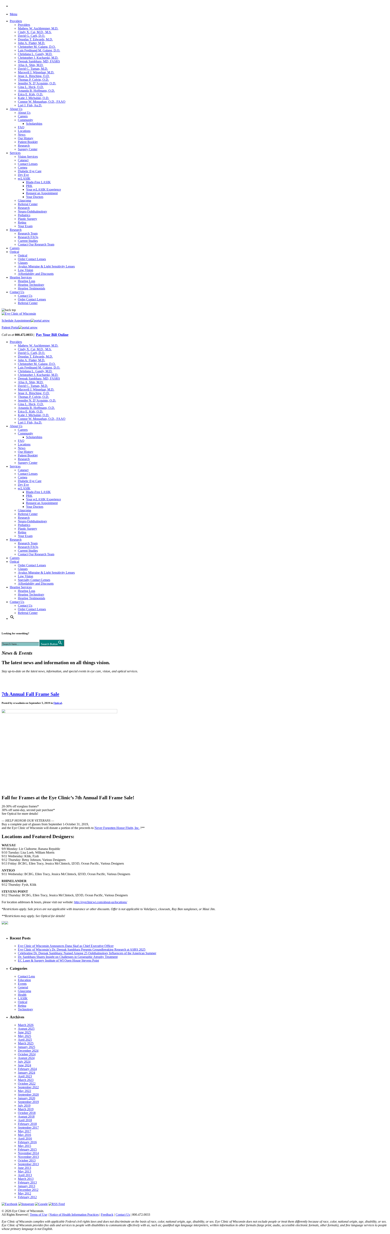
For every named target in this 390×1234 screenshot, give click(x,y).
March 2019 (26, 1109)
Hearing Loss (26, 281)
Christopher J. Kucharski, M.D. (38, 57)
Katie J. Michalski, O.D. (33, 98)
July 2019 (24, 1105)
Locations (24, 131)
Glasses (23, 262)
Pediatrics (24, 215)
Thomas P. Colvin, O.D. (33, 79)
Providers (16, 21)
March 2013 (26, 1178)
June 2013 (24, 1168)
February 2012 (27, 1197)
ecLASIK (24, 178)
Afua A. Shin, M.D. (30, 65)
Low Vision (25, 270)
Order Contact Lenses (32, 259)
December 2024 (28, 1050)
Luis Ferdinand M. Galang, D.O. (39, 50)
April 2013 (25, 1175)
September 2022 (28, 1087)
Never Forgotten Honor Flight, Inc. (117, 828)
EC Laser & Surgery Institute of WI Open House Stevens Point (58, 960)
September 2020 (28, 1094)
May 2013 (24, 1171)
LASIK (23, 998)
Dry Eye (23, 175)
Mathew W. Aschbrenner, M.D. (38, 28)
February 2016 (27, 1142)
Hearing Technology (31, 284)
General (23, 987)
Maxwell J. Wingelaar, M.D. (36, 72)
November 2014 (28, 1153)
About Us (16, 109)
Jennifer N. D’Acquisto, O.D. (37, 83)
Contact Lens (26, 976)
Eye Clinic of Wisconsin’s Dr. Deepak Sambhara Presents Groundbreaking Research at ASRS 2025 (81, 949)
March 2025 (26, 1043)
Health (22, 994)
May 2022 (24, 1091)
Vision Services (28, 156)
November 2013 (28, 1157)
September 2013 (28, 1164)
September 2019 (28, 1102)
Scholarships (34, 123)
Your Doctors (34, 197)
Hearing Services (21, 277)
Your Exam (25, 226)
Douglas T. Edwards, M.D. (35, 39)
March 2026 (26, 1025)
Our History (25, 138)
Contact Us (17, 292)
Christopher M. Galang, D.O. (37, 46)
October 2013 (27, 1160)
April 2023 (25, 1076)
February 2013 (27, 1182)
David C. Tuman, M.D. (33, 68)
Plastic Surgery (27, 219)
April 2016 (25, 1138)
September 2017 (28, 1127)
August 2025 (26, 1028)
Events (22, 983)
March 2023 (26, 1080)
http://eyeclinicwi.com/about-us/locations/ (100, 902)
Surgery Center (27, 149)
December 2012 (28, 1189)
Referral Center (28, 204)
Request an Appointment (42, 193)
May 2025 (24, 1036)
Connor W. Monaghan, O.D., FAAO (41, 101)
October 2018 (27, 1113)
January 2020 (26, 1098)
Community (25, 120)
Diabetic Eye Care (29, 171)
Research (24, 145)
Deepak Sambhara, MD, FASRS (39, 61)
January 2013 (26, 1186)
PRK (29, 186)
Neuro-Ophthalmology (32, 211)
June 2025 (24, 1032)
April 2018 (25, 1120)
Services (15, 153)
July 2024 (24, 1061)
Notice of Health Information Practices (74, 1214)
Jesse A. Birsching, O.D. (34, 76)
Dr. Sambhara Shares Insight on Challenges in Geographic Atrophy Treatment (68, 957)
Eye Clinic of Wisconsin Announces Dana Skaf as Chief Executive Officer (66, 946)
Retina (22, 222)
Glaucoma (24, 200)
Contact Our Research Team (36, 244)
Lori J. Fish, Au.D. (30, 105)
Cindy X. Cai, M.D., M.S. (35, 32)
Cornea (22, 167)
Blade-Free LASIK (38, 182)
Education (24, 980)
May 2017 (24, 1131)
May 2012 (24, 1193)
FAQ (21, 127)
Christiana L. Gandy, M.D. (35, 54)
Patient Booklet (28, 142)
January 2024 (26, 1072)
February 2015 (27, 1149)
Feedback (107, 1214)
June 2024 (24, 1065)
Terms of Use (38, 1214)
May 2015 (24, 1146)
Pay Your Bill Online (52, 335)
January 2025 (26, 1047)
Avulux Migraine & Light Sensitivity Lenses (46, 266)
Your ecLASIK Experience (43, 189)
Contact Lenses (28, 164)
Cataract (23, 160)
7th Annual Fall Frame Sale (30, 694)
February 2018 (27, 1124)
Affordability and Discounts (36, 273)
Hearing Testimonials (31, 288)
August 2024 (26, 1058)
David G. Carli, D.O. (31, 35)
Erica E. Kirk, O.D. (30, 94)
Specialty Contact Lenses (34, 580)
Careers (23, 116)
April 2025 (25, 1039)
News (21, 134)
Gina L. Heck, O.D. (31, 87)
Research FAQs (28, 237)
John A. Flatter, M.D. (31, 43)
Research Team (28, 233)
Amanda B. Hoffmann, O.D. (36, 90)
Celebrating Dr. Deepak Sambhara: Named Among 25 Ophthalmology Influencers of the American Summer (87, 953)
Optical (14, 251)
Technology (25, 1009)
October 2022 (27, 1083)
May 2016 (24, 1135)
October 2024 (27, 1054)
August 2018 (26, 1116)
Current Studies (28, 240)
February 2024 (27, 1069)
